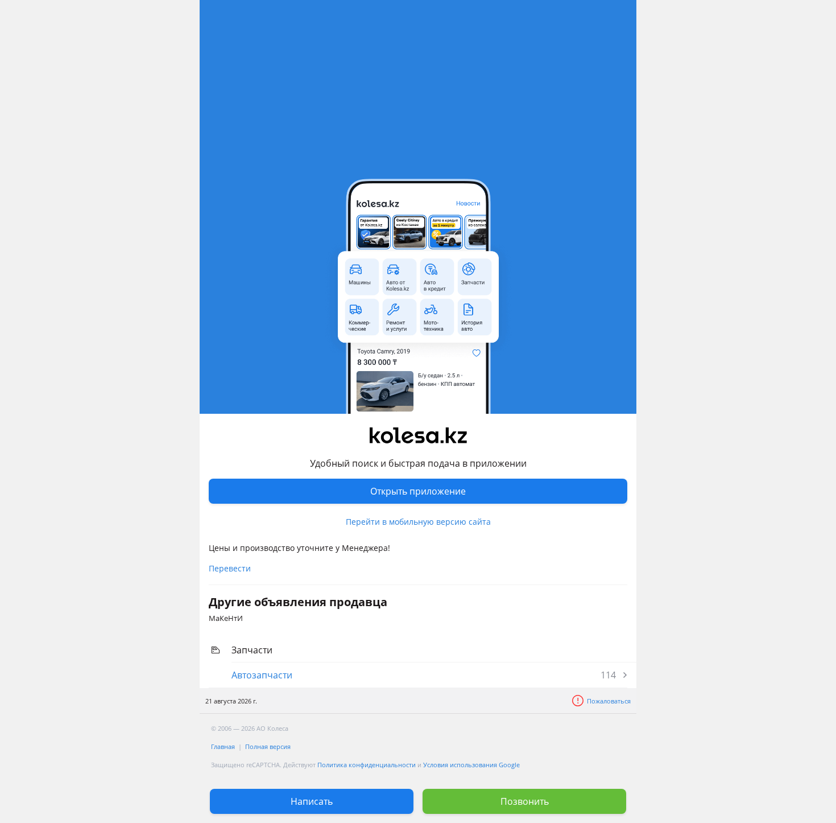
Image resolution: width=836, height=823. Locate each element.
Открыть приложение (418, 491)
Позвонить (524, 801)
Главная (223, 746)
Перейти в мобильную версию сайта (418, 521)
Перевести (230, 568)
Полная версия (268, 746)
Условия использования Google (471, 764)
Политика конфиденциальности (366, 764)
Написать (312, 801)
